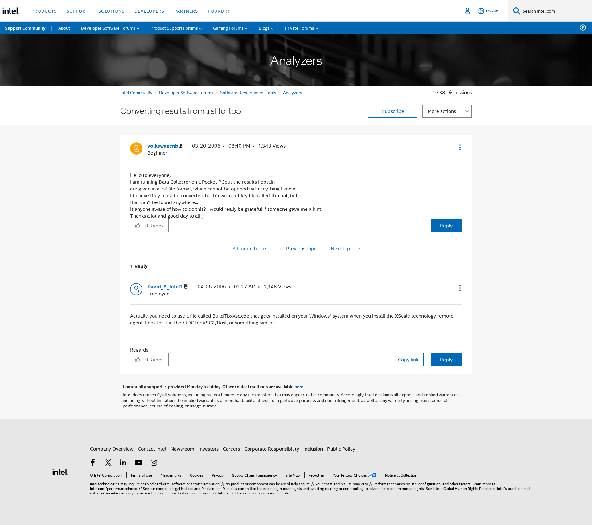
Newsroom (182, 448)
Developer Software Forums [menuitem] (108, 27)
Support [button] (77, 10)
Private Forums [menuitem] (299, 27)
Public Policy (341, 448)
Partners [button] (186, 10)
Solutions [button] (111, 10)
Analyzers (292, 92)
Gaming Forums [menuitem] (228, 27)
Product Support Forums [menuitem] (174, 27)
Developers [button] (149, 10)
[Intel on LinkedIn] (123, 463)
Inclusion (313, 448)
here (298, 386)
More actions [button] (442, 111)
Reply (446, 225)
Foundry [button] (219, 10)
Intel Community (136, 92)
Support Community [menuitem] (25, 27)
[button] (459, 147)
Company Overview (112, 448)
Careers (231, 448)
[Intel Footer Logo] (60, 471)
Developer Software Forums (186, 92)
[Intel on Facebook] (93, 463)
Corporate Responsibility (271, 448)
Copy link (408, 359)
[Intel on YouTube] (139, 463)
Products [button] (44, 10)
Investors (209, 448)
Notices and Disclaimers (200, 488)
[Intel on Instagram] (154, 463)
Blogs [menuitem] (264, 27)
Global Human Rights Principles (469, 488)
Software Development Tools (248, 92)
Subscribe (393, 111)
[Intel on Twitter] (108, 463)
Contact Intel (152, 448)
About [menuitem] (64, 27)
